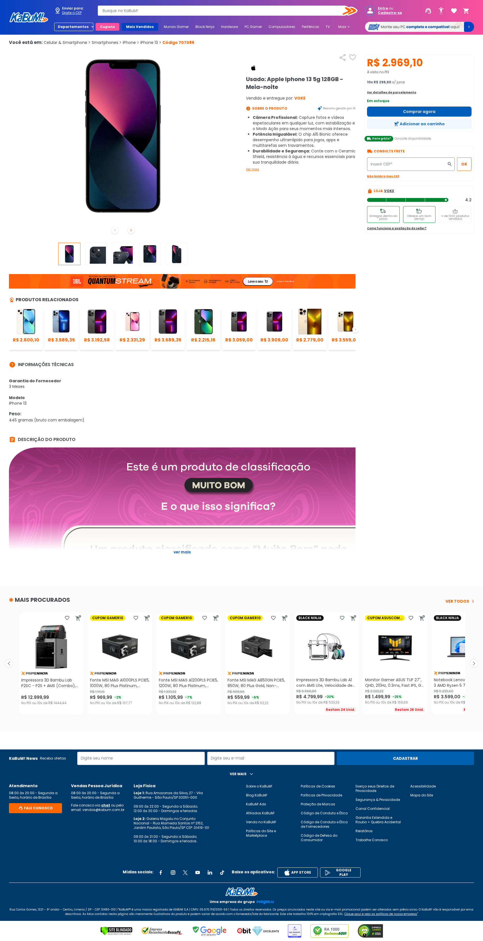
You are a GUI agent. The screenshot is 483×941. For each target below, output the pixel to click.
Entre (383, 8)
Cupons (107, 26)
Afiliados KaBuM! (260, 813)
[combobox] (223, 11)
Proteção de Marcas (318, 804)
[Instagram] (173, 872)
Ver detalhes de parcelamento (391, 92)
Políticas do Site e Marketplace (261, 833)
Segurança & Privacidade (378, 799)
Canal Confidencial (373, 808)
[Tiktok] (222, 872)
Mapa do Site (421, 795)
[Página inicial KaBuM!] (29, 17)
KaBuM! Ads (256, 804)
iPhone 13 (150, 42)
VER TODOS (457, 601)
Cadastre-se (390, 13)
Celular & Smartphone (67, 42)
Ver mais (252, 169)
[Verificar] (116, 930)
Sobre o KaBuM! (259, 786)
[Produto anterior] (8, 663)
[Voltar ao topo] (241, 891)
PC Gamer (253, 26)
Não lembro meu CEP (383, 176)
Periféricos (310, 26)
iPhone (131, 42)
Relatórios (364, 831)
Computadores (282, 26)
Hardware (229, 26)
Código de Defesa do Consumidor (319, 837)
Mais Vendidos (140, 26)
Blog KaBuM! (256, 795)
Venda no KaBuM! (261, 822)
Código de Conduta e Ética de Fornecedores (324, 824)
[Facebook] (161, 872)
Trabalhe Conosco (372, 840)
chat (105, 805)
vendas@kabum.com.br (103, 809)
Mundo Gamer (176, 26)
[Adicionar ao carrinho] (78, 618)
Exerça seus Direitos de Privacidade (375, 788)
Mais (344, 27)
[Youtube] (198, 872)
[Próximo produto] (474, 663)
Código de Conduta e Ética (324, 813)
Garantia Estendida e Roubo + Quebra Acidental (378, 819)
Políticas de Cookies (318, 786)
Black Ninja (204, 26)
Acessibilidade (423, 786)
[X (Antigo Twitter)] (185, 872)
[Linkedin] (210, 872)
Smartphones (107, 42)
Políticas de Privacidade (321, 795)
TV (328, 26)
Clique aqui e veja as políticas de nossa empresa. (380, 914)
